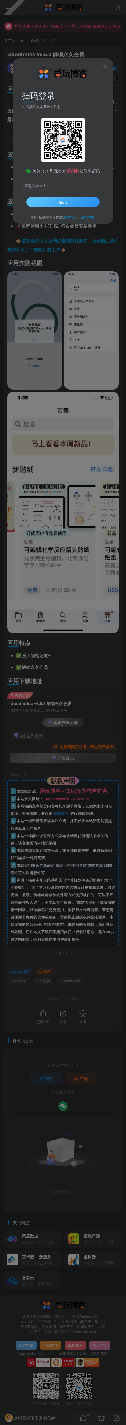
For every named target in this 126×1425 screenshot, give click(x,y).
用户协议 (70, 216)
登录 (63, 202)
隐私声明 (88, 216)
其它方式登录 (39, 106)
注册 (57, 106)
